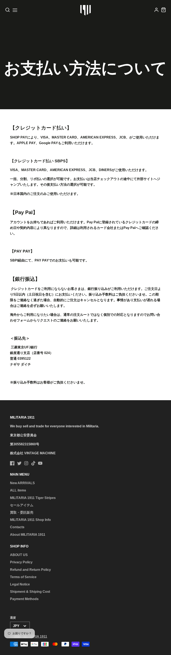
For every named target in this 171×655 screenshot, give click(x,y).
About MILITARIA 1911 (27, 534)
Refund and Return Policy (30, 569)
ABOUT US (19, 555)
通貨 (13, 617)
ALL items (18, 490)
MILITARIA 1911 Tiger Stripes (33, 498)
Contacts (17, 527)
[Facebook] (12, 463)
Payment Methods (24, 599)
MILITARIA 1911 (35, 636)
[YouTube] (40, 463)
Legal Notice (20, 584)
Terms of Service (23, 577)
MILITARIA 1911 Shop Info (30, 520)
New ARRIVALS (22, 483)
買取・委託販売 (21, 512)
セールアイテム (21, 505)
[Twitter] (19, 463)
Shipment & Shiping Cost (30, 591)
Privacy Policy (21, 562)
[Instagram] (26, 463)
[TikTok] (33, 463)
